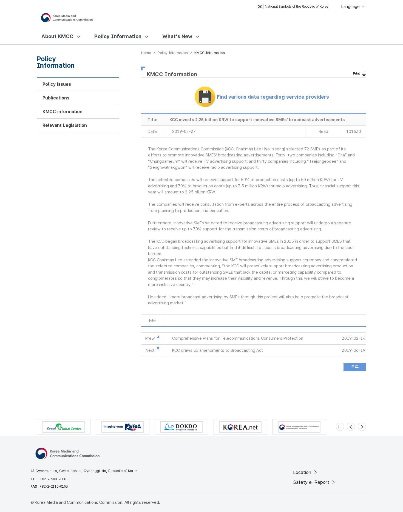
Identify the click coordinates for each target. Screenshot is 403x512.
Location (303, 472)
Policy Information (117, 36)
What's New (177, 36)
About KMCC (57, 36)
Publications (55, 98)
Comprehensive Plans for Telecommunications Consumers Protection (237, 338)
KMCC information (62, 111)
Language (351, 6)
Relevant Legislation (64, 125)
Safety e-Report (312, 482)
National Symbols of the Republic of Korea (296, 6)
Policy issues (56, 84)
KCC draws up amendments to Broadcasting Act (217, 350)
